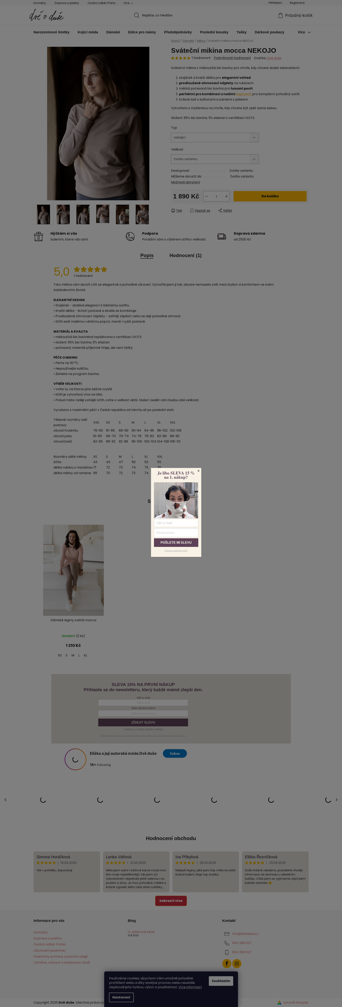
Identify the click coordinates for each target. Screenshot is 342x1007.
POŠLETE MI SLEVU (176, 542)
